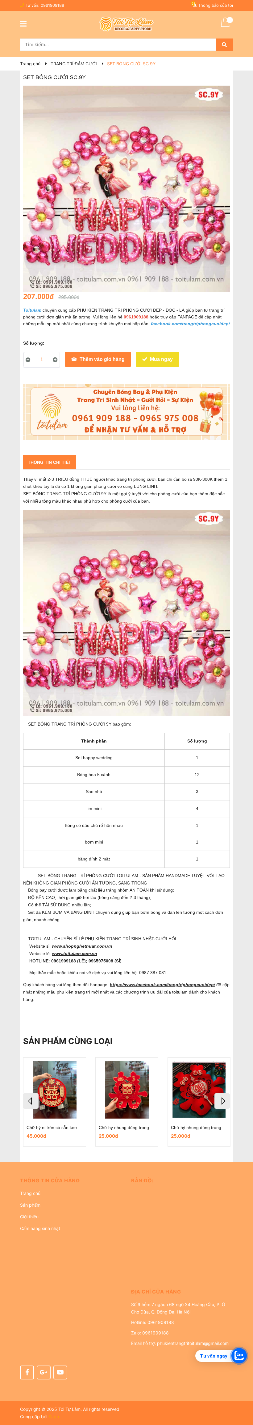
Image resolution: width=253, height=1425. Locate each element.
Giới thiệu (29, 1216)
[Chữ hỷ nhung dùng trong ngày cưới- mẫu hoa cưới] (97, 1090)
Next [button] (222, 1101)
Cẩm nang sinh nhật (40, 1228)
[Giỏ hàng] (225, 26)
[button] (71, 1180)
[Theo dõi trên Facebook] (27, 1372)
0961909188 (52, 5)
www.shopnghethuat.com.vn (83, 946)
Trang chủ (30, 1193)
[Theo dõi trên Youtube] (60, 1372)
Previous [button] (31, 1101)
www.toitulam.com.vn (74, 953)
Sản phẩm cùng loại (67, 1041)
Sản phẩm (30, 1205)
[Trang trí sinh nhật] (126, 412)
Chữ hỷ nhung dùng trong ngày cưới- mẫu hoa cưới (119, 1127)
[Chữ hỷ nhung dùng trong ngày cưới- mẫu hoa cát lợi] (170, 1090)
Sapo (53, 1416)
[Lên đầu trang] (242, 1395)
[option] (97, 1102)
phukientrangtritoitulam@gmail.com (193, 1343)
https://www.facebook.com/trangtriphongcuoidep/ (162, 984)
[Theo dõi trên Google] (44, 1372)
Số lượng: (33, 343)
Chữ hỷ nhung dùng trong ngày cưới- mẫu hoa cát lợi (194, 1127)
